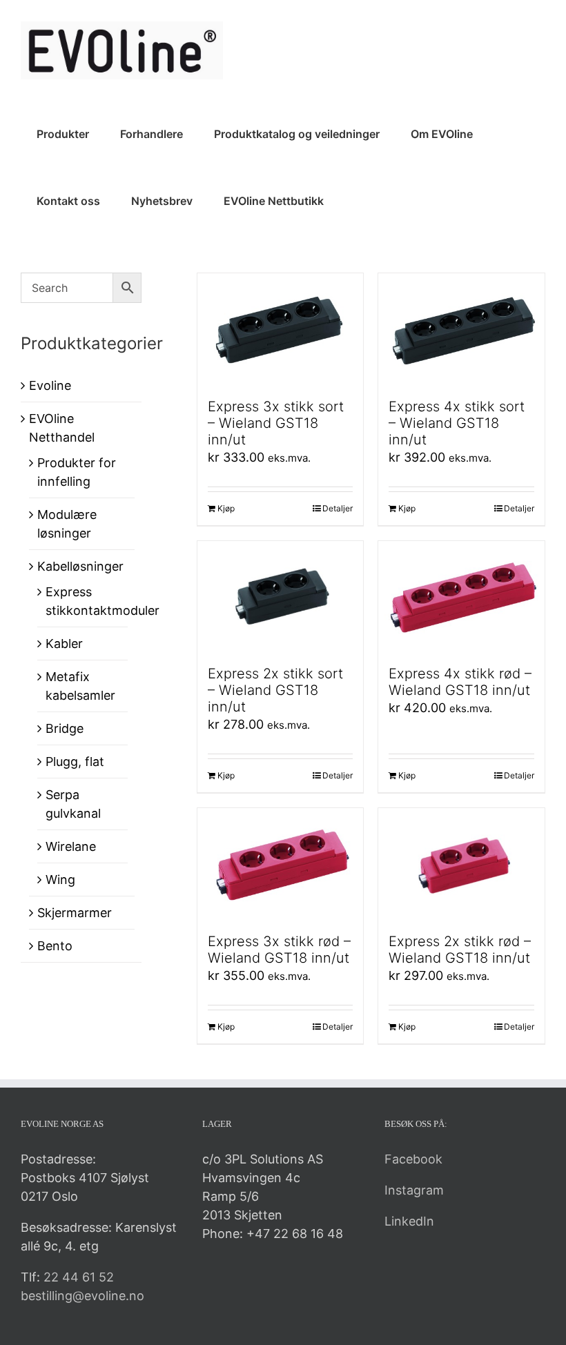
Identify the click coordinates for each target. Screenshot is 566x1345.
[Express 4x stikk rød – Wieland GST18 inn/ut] (461, 596)
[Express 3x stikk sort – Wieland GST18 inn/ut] (280, 328)
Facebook (413, 1159)
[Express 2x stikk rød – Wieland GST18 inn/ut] (461, 863)
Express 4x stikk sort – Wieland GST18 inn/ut (457, 423)
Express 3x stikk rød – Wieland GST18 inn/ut (279, 949)
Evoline (50, 385)
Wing (60, 879)
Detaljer (337, 508)
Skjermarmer (74, 912)
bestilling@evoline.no (82, 1295)
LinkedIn (409, 1221)
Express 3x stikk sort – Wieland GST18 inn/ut (276, 423)
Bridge (65, 728)
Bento (54, 946)
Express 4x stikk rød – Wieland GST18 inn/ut (460, 681)
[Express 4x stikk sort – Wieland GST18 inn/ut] (461, 328)
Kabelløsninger (80, 566)
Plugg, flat (75, 761)
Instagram (414, 1190)
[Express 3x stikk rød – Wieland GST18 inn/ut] (280, 863)
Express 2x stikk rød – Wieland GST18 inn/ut (460, 949)
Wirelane (71, 846)
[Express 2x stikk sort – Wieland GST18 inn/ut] (280, 596)
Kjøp (226, 508)
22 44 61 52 (78, 1277)
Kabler (64, 643)
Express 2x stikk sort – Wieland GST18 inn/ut (275, 690)
